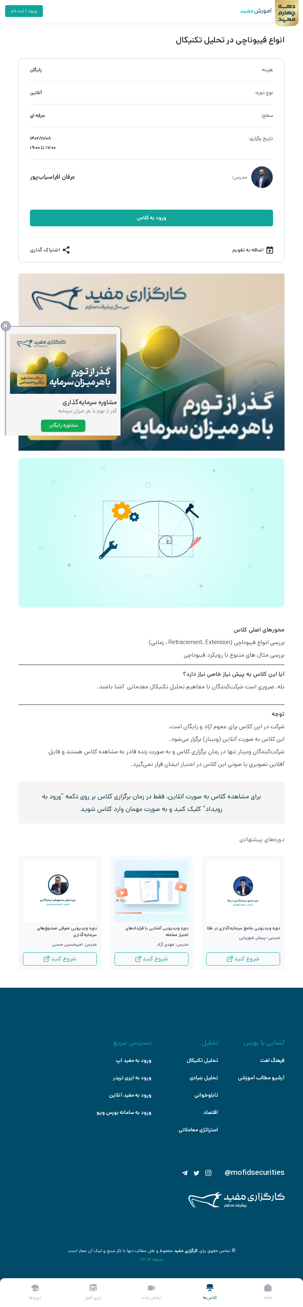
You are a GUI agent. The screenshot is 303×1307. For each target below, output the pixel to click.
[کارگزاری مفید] (236, 1206)
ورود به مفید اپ (134, 1060)
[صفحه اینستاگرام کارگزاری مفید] (208, 1173)
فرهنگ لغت (272, 1060)
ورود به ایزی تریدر (132, 1077)
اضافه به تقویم (247, 250)
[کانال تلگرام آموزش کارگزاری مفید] (184, 1173)
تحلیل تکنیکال (202, 1060)
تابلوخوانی (206, 1095)
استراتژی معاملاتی (198, 1130)
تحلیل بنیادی (204, 1077)
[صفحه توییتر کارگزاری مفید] (196, 1173)
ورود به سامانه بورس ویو (124, 1112)
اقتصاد (210, 1112)
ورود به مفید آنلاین (130, 1095)
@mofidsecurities (255, 1173)
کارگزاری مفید (186, 1251)
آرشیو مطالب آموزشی (261, 1077)
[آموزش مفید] (249, 11)
